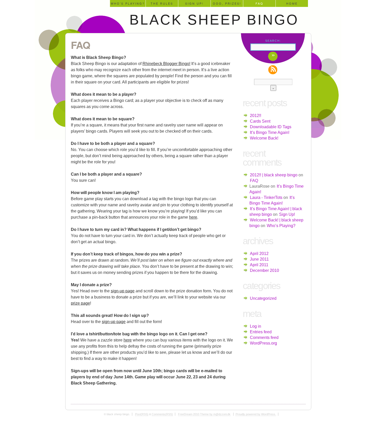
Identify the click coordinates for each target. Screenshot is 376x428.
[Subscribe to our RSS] (273, 69)
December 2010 (264, 270)
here (193, 217)
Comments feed (264, 337)
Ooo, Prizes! (227, 3)
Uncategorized (263, 298)
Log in (255, 326)
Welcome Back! (264, 138)
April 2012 (259, 253)
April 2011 (259, 265)
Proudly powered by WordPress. (256, 414)
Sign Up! (194, 3)
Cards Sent (260, 121)
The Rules (162, 3)
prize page (80, 303)
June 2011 (259, 259)
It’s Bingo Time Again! (269, 132)
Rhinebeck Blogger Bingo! (166, 63)
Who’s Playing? (128, 3)
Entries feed (261, 332)
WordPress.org (263, 343)
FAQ (259, 3)
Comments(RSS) (162, 414)
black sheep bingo (214, 20)
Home (292, 3)
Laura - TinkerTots (266, 197)
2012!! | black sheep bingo (273, 175)
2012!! (255, 115)
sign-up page (123, 291)
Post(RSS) (141, 414)
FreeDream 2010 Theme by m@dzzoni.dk (204, 414)
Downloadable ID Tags (270, 127)
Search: (273, 40)
